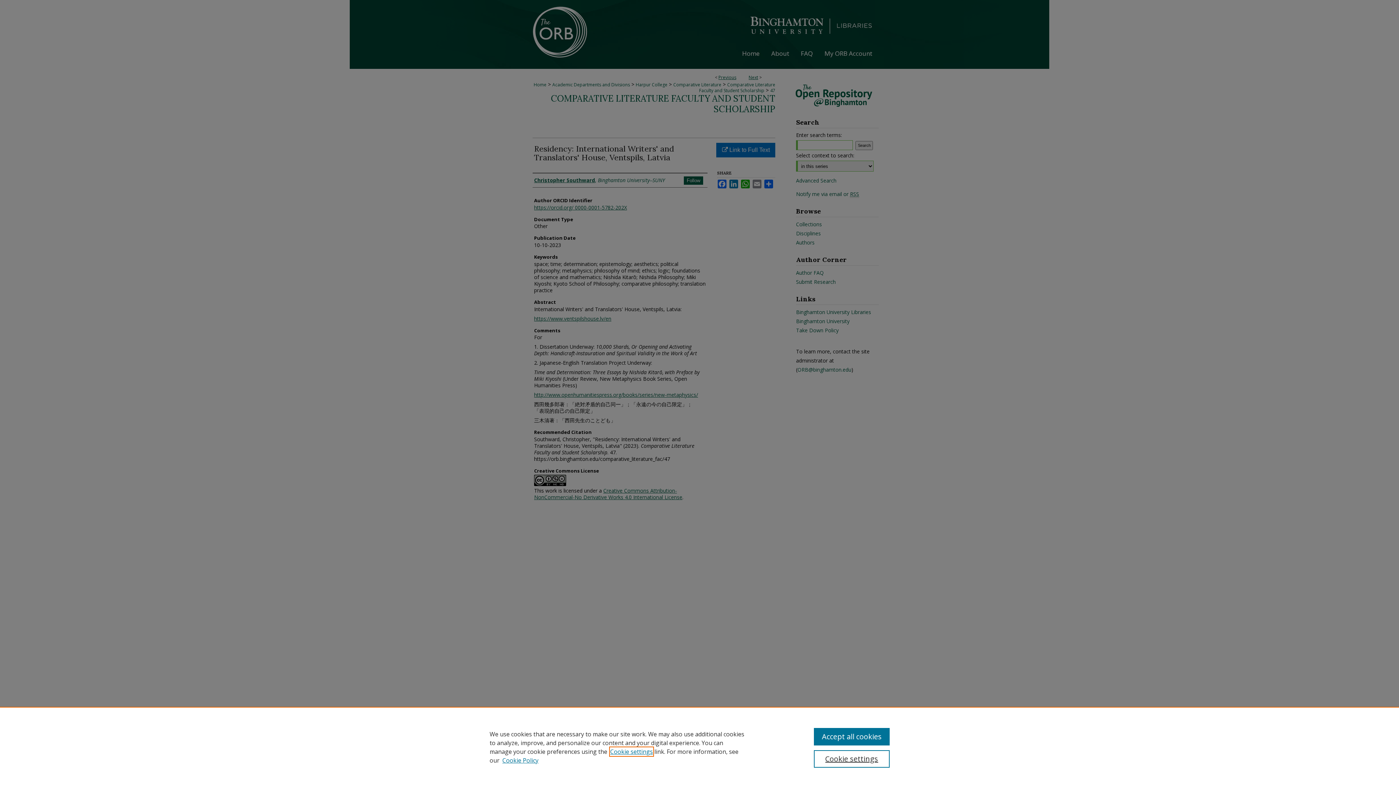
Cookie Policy (520, 760)
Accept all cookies (852, 736)
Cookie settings (631, 752)
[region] (699, 747)
